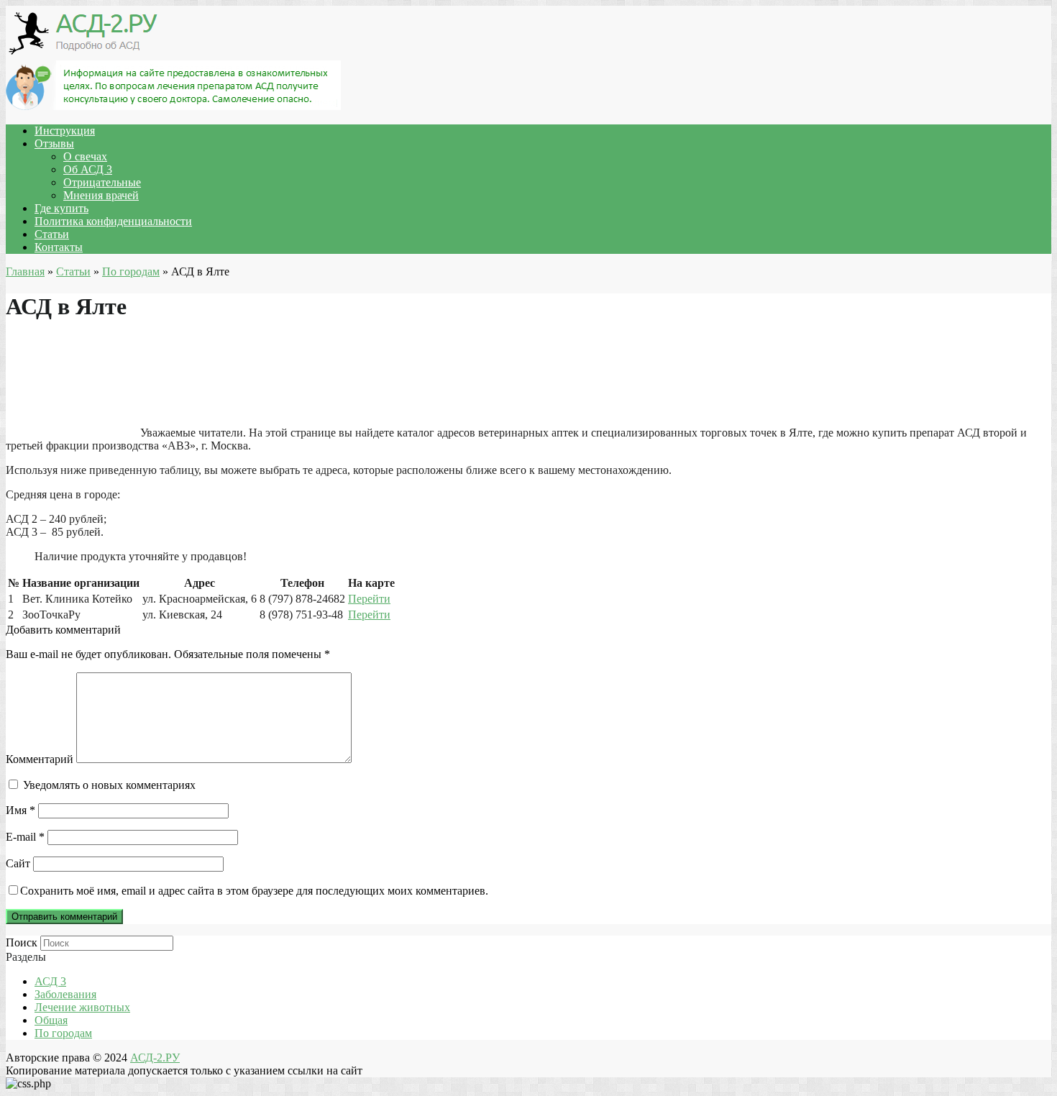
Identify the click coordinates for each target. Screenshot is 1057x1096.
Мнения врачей (101, 195)
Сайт (18, 863)
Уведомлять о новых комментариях (109, 785)
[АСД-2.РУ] (84, 53)
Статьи (52, 234)
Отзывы (54, 143)
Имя (20, 810)
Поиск (21, 942)
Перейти (369, 599)
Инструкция (65, 130)
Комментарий (39, 759)
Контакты (59, 247)
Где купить (61, 208)
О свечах (85, 156)
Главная (25, 271)
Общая (51, 1020)
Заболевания (65, 994)
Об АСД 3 (87, 169)
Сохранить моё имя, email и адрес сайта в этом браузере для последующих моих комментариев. (254, 891)
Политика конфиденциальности (113, 221)
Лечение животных (82, 1007)
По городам (131, 271)
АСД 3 (50, 981)
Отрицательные (102, 182)
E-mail (25, 837)
